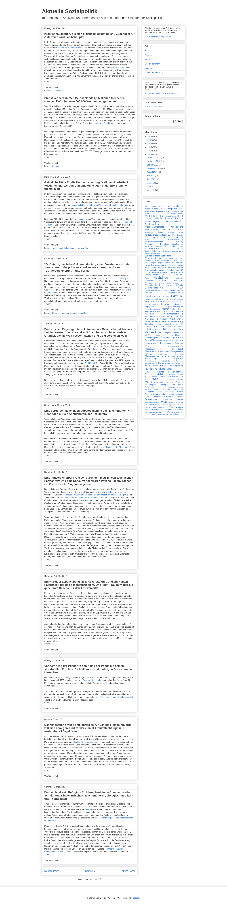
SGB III (165, 380)
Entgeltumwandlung (175, 268)
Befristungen (150, 237)
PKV (167, 356)
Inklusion (148, 302)
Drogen (153, 263)
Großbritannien (169, 290)
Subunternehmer (160, 394)
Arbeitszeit (167, 229)
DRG (175, 260)
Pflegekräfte (177, 351)
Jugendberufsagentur (153, 309)
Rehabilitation (166, 361)
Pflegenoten (178, 354)
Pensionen (179, 343)
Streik (180, 391)
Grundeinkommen (175, 293)
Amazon (171, 211)
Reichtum (179, 361)
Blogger (136, 898)
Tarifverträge (82, 248)
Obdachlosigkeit (151, 338)
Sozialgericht (165, 385)
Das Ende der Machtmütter (118, 447)
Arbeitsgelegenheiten (154, 216)
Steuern (160, 392)
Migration (178, 329)
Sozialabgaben (158, 382)
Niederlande (160, 335)
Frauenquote (178, 281)
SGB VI (172, 380)
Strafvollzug (169, 392)
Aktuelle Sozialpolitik (69, 11)
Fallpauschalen (176, 272)
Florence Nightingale (92, 680)
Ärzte (160, 232)
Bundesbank (178, 248)
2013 (149, 154)
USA (147, 405)
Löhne (166, 329)
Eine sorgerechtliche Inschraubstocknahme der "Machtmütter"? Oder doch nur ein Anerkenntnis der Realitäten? (86, 412)
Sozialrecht (149, 387)
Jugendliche (177, 309)
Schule (148, 376)
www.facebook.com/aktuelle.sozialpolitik (161, 93)
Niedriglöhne (177, 335)
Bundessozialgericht (173, 251)
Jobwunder (178, 304)
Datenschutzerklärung (154, 72)
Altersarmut (161, 211)
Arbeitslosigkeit (152, 221)
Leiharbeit (178, 326)
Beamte (180, 235)
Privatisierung (165, 359)
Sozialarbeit (170, 382)
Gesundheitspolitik (78, 313)
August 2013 (152, 172)
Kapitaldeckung (152, 311)
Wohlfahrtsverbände (153, 410)
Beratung (148, 240)
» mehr (47, 81)
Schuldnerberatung (175, 374)
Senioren (148, 380)
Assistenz (171, 232)
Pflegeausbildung (175, 346)
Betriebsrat (164, 244)
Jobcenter (165, 304)
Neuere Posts (51, 871)
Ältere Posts (128, 871)
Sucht (171, 394)
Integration (158, 301)
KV (182, 324)
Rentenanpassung (176, 366)
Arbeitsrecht (177, 227)
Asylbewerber (151, 235)
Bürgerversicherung (60, 313)
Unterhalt (179, 402)
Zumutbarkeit (174, 415)
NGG (147, 335)
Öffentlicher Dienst (166, 340)
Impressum (149, 68)
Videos (148, 59)
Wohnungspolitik (175, 412)
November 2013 (154, 161)
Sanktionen (177, 371)
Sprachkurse (178, 389)
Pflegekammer (163, 351)
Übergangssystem (152, 402)
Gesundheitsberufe (153, 285)
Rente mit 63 (171, 363)
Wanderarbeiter (150, 407)
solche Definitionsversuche (70, 48)
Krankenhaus (57, 91)
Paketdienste (165, 343)
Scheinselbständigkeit (154, 374)
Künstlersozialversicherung (166, 324)
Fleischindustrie (171, 275)
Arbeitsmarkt (174, 221)
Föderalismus (177, 278)
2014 (149, 151)
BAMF (174, 235)
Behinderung (177, 237)
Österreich (178, 340)
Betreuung (179, 242)
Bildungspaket (156, 246)
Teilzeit (180, 399)
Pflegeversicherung (154, 356)
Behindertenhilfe (163, 237)
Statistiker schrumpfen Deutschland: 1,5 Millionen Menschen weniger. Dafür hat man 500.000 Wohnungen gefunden (84, 100)
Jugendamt (149, 307)
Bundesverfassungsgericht (158, 255)
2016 (149, 143)
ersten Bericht (104, 123)
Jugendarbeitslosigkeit (174, 307)
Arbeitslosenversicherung (172, 218)
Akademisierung (158, 206)
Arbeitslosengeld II (153, 218)
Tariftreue (179, 397)
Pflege (149, 346)
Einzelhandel (57, 248)
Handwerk (166, 296)
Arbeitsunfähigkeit (151, 229)
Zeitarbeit (148, 415)
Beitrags (89, 809)
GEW (180, 288)
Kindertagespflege (152, 316)
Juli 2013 (151, 176)
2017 (149, 140)
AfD (146, 206)
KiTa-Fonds (149, 319)
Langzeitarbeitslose (154, 326)
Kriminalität (149, 324)
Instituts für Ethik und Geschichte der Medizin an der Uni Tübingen (96, 495)
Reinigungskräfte (151, 363)
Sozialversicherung (152, 389)
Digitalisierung (166, 260)
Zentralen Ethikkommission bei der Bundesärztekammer (84, 497)
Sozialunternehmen (175, 387)
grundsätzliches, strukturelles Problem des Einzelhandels (97, 205)
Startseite (90, 871)
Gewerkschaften (153, 290)
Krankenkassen (152, 321)
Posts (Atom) (95, 879)
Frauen (162, 280)
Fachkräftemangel (159, 272)
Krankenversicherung (172, 321)
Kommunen (162, 319)
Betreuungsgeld (151, 244)
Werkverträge (176, 407)
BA (169, 235)
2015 (149, 147)
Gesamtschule (177, 283)
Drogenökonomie (163, 263)
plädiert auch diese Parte (87, 742)
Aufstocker (163, 235)
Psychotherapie (150, 361)
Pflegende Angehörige (156, 354)
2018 (149, 136)
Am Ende (65, 601)
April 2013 (151, 186)
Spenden (166, 389)
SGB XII (148, 382)
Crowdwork (169, 258)
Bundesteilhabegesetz (153, 253)
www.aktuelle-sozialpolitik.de (159, 37)
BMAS (180, 246)
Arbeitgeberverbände (175, 214)
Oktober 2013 (153, 165)
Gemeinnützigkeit (165, 283)
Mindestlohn (153, 332)
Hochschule (160, 299)
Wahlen (180, 405)
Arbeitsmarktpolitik (154, 224)
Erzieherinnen (173, 270)
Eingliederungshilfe (176, 265)
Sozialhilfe (178, 384)
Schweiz (167, 376)
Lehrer (168, 326)
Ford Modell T (91, 363)
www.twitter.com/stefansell (155, 107)
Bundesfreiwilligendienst (153, 251)
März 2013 (151, 190)
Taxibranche (167, 399)
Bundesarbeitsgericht (154, 248)
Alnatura (83, 219)
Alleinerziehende (175, 206)
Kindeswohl (165, 316)
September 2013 (154, 168)
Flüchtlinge (160, 277)
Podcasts (148, 55)
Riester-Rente (164, 371)
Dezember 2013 (154, 158)
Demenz (179, 258)
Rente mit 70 (160, 366)
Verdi (151, 404)
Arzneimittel (149, 232)
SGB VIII (179, 380)
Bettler (147, 246)
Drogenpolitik (177, 263)
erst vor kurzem (117, 67)
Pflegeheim (150, 351)
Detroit (96, 349)
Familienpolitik (158, 275)
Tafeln (147, 397)
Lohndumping (70, 248)
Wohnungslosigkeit (153, 412)
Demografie (56, 166)
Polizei (172, 356)
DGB (157, 260)
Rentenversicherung (158, 368)
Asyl (181, 232)
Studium (148, 394)
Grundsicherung (152, 296)
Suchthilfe (179, 394)
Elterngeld (162, 268)
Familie (148, 275)
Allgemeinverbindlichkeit (155, 209)
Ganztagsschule (151, 283)
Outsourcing (151, 343)
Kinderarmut (177, 311)
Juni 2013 (151, 179)
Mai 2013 (151, 183)
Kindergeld (149, 314)
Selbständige (177, 376)
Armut (180, 229)
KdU (166, 311)
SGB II (156, 379)
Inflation (180, 299)
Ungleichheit (167, 402)
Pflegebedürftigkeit (152, 349)
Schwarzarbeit (157, 376)
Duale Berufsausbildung (156, 265)
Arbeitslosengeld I (174, 216)
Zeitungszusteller (158, 415)
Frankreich (149, 281)
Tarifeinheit (156, 397)
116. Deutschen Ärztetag (115, 278)
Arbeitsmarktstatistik (154, 227)
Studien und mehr (152, 64)
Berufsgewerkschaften (154, 242)
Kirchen (174, 316)
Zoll (166, 415)
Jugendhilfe (167, 309)
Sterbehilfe (149, 392)
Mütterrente (178, 333)
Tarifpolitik (168, 396)
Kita (181, 316)
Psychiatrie (178, 359)
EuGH (147, 272)
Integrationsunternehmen (174, 302)
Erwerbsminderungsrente (155, 270)
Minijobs (167, 333)
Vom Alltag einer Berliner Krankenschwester (115, 697)
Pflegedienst (177, 349)
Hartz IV (177, 295)
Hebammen (149, 299)
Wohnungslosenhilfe (174, 410)
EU (181, 270)
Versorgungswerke (169, 405)
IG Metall (171, 299)
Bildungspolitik (170, 246)
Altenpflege (171, 208)
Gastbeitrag (111, 492)
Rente (161, 363)
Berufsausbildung (175, 240)
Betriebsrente (177, 244)
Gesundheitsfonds (175, 285)
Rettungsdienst (150, 372)
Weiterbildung (163, 407)
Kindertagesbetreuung (173, 314)
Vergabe (158, 405)
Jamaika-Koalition (151, 304)
